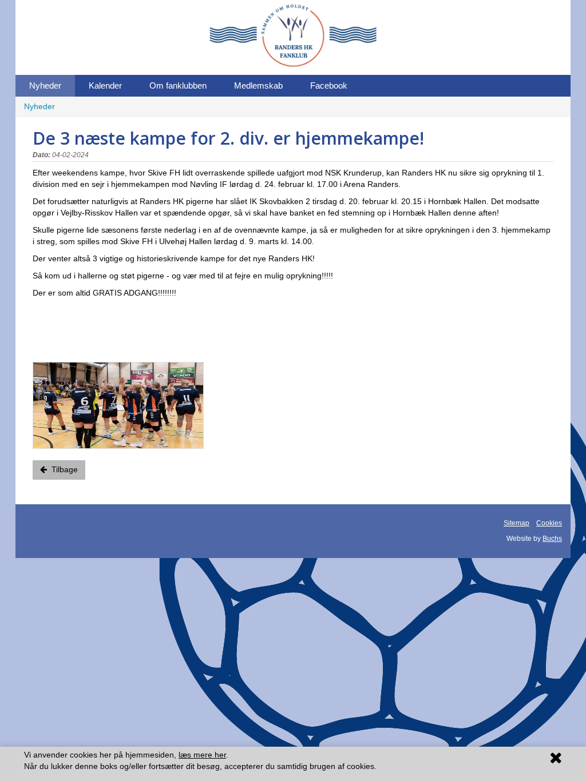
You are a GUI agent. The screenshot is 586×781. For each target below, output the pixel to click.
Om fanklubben (178, 85)
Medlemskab (258, 85)
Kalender (105, 85)
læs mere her (202, 754)
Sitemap (516, 523)
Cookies (549, 523)
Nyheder (45, 85)
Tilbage (62, 469)
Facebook (328, 85)
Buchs (552, 539)
